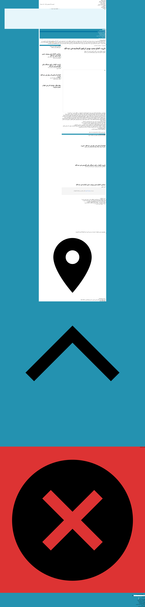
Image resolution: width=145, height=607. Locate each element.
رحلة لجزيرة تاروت (101, 32)
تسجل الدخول (87, 190)
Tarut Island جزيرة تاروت (74, 43)
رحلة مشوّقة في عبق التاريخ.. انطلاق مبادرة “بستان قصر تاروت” (71, 41)
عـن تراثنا (103, 36)
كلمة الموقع (103, 0)
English (104, 8)
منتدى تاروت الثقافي (101, 4)
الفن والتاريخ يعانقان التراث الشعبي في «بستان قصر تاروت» (94, 200)
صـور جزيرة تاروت (101, 38)
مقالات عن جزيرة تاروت (100, 35)
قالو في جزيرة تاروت (101, 31)
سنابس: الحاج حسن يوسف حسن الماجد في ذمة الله (90, 184)
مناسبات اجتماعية (97, 45)
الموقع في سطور (102, 1)
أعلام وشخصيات (102, 34)
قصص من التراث (102, 33)
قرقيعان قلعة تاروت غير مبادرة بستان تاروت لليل (95, 41)
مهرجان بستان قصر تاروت (91, 42)
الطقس (104, 5)
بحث (40, 39)
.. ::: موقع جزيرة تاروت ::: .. (140, 594)
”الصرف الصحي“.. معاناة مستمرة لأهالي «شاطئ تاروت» (94, 202)
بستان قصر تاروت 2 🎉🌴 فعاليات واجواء (55, 42)
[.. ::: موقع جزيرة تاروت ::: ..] (55, 18)
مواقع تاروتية (103, 3)
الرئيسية (103, 29)
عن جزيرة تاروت (102, 30)
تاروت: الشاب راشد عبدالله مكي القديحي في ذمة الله (90, 165)
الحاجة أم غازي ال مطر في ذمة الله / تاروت (93, 145)
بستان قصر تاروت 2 (85, 43)
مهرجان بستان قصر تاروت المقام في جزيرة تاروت (74, 42)
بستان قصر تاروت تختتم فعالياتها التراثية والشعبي (58, 43)
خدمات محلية (102, 2)
